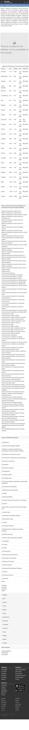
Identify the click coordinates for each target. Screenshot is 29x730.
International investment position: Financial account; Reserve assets (13, 421)
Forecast (4, 587)
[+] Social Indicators (7, 565)
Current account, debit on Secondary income (13, 331)
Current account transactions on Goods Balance (14, 280)
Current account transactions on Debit (11, 278)
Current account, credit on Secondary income (13, 321)
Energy (4, 635)
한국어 (17, 710)
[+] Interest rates (6, 512)
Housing (4, 628)
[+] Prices (4, 548)
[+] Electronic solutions (8, 468)
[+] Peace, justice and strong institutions (12, 537)
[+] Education (5, 464)
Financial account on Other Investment (12, 402)
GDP (3, 598)
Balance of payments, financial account (12, 230)
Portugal (3, 177)
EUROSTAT (8, 19)
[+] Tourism (4, 571)
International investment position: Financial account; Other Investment (13, 414)
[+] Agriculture (5, 442)
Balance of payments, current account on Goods (14, 214)
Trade (4, 613)
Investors (3, 689)
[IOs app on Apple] (20, 685)
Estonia (3, 153)
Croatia (3, 196)
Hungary (3, 139)
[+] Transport (5, 578)
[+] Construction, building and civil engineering (14, 458)
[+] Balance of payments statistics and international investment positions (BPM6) (13, 450)
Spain (2, 148)
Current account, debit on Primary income (12, 330)
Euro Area (3, 119)
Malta (2, 182)
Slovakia (3, 124)
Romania (3, 167)
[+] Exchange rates (6, 478)
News (3, 590)
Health (4, 639)
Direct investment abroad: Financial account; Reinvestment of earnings (13, 364)
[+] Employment (6, 471)
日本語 (17, 708)
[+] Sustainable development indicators (12, 568)
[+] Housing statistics (7, 497)
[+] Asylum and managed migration (11, 446)
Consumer (5, 624)
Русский (3, 706)
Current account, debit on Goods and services (14, 328)
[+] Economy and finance (8, 461)
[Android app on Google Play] (20, 690)
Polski (17, 702)
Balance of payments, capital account (11, 211)
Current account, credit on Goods (10, 315)
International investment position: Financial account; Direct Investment (13, 410)
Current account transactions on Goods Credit (14, 282)
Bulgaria (3, 172)
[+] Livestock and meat (7, 526)
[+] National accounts (7, 534)
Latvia (2, 163)
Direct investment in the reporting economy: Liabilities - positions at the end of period (13, 392)
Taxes (4, 632)
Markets (4, 595)
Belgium (3, 105)
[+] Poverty (4, 544)
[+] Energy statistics (7, 474)
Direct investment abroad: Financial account (13, 354)
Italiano (17, 700)
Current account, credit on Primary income (13, 319)
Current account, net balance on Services (12, 347)
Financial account (6, 395)
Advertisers (4, 691)
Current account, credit (8, 314)
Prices (4, 606)
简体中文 (17, 706)
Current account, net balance (9, 335)
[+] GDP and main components (10, 490)
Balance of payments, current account (11, 213)
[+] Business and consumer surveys (11, 454)
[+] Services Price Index (8, 561)
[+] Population (5, 541)
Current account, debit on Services (11, 333)
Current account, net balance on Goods (12, 337)
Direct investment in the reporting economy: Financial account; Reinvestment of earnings (13, 385)
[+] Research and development (10, 554)
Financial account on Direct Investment (12, 397)
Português (4, 702)
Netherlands (4, 76)
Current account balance (8, 273)
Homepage (4, 669)
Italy (2, 100)
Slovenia (3, 134)
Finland (3, 110)
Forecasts (3, 677)
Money (4, 610)
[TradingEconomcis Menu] (1, 2)
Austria (3, 115)
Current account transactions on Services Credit (14, 310)
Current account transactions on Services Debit (14, 312)
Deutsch (17, 698)
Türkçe (3, 708)
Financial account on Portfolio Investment (12, 404)
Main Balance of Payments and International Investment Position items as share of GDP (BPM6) (13, 425)
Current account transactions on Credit (12, 276)
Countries (3, 671)
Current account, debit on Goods (10, 326)
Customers (4, 685)
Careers (3, 687)
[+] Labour (4, 522)
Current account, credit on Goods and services (14, 317)
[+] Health (4, 493)
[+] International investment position (11, 515)
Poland (3, 129)
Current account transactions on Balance (12, 275)
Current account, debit (7, 324)
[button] (27, 2)
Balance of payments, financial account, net (13, 255)
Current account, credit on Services (11, 322)
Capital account (6, 271)
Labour (4, 602)
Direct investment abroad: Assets (10, 349)
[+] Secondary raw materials (9, 558)
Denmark (3, 71)
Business (5, 621)
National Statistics (6, 651)
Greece (3, 187)
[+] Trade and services (7, 575)
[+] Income (4, 503)
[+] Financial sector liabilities (9, 486)
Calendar (4, 585)
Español (3, 700)
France (3, 143)
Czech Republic (3, 87)
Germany (3, 91)
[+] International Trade (7, 519)
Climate (4, 643)
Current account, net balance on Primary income (14, 342)
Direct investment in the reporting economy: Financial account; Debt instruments (13, 378)
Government (5, 617)
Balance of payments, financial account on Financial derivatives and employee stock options (13, 237)
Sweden (3, 81)
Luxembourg (4, 95)
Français (3, 704)
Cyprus (3, 191)
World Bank (5, 654)
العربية (3, 710)
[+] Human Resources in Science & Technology (14, 500)
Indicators (4, 589)
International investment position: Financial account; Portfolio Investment (13, 417)
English (3, 698)
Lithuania (3, 158)
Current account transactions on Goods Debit (13, 283)
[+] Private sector (6, 551)
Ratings (3, 679)
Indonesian (18, 704)
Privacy (3, 695)
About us (3, 693)
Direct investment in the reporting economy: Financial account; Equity (13, 382)
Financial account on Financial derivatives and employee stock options (14, 399)
